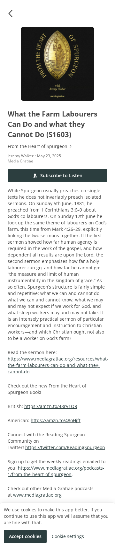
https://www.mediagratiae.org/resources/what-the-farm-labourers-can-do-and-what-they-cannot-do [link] (58, 365)
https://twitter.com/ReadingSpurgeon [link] (65, 447)
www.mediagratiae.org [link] (37, 495)
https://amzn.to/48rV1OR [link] (50, 406)
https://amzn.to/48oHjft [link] (55, 420)
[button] (10, 13)
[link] (57, 146)
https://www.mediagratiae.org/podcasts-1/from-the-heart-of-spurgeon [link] (56, 471)
